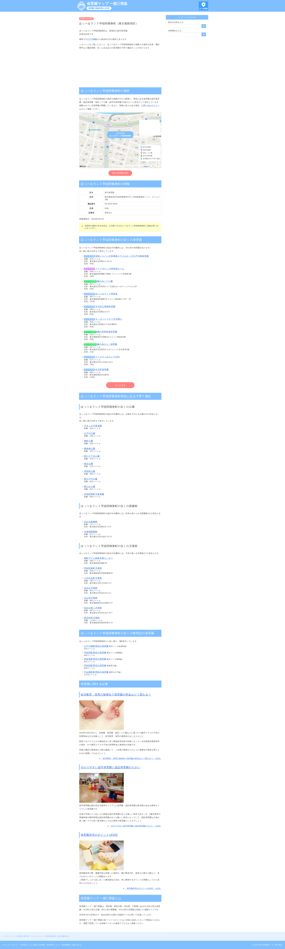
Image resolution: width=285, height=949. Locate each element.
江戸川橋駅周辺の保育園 (96, 646)
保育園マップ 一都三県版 (107, 4)
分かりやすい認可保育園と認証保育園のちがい (110, 767)
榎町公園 (88, 441)
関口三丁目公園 (92, 456)
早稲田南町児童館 (93, 568)
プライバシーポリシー (10, 945)
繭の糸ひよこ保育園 (107, 344)
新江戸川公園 (90, 479)
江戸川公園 (89, 433)
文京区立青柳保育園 (105, 306)
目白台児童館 (90, 588)
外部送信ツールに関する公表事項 (32, 945)
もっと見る (120, 385)
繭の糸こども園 (105, 281)
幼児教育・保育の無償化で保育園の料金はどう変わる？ (116, 694)
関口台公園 (89, 486)
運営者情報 (66, 945)
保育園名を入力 (175, 31)
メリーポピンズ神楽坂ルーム (109, 268)
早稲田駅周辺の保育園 (95, 652)
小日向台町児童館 (93, 578)
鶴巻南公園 (89, 448)
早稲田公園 (89, 471)
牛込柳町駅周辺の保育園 (96, 672)
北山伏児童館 (90, 598)
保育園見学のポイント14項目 (99, 834)
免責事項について (53, 945)
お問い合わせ (76, 945)
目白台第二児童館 (93, 608)
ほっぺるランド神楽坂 (106, 294)
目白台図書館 (90, 522)
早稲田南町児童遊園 (94, 494)
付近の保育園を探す (120, 173)
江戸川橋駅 (92, 39)
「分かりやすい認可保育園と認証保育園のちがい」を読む (135, 826)
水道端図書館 (90, 532)
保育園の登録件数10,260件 (99, 8)
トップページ (7, 936)
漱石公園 (88, 464)
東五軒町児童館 (92, 618)
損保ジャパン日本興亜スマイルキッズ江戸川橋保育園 (122, 256)
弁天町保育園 (102, 369)
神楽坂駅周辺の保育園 (95, 659)
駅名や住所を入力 (175, 22)
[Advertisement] (120, 67)
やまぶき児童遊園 (93, 426)
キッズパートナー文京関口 (108, 319)
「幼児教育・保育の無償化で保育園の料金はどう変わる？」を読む (131, 758)
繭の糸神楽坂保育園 (107, 332)
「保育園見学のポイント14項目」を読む (143, 888)
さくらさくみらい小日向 (107, 357)
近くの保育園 (204, 8)
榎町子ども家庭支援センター (98, 558)
